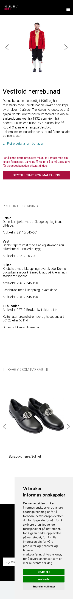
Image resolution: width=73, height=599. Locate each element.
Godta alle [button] (44, 571)
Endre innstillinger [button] (44, 586)
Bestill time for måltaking (36, 175)
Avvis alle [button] (43, 579)
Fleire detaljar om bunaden (25, 143)
